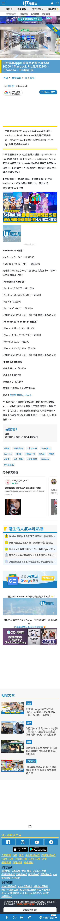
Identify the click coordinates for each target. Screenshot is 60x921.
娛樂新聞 (35, 14)
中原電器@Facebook (21, 395)
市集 (15, 855)
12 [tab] (37, 20)
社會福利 (28, 862)
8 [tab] (26, 20)
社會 (44, 858)
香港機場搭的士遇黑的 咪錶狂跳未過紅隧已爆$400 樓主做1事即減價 (41, 751)
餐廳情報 (6, 862)
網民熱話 (5, 871)
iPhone (45, 459)
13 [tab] (26, 23)
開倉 (52, 453)
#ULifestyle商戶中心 (31, 893)
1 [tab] (23, 17)
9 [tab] (29, 20)
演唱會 (9, 9)
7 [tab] (23, 20)
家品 (42, 453)
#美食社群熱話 (40, 886)
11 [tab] (34, 20)
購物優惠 (19, 448)
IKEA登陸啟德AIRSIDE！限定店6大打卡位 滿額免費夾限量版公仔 (41, 770)
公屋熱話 (24, 14)
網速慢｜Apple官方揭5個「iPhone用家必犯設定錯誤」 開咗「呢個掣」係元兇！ (42, 712)
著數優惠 (32, 459)
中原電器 (32, 448)
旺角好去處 (34, 858)
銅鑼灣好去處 (48, 855)
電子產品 (29, 77)
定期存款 (46, 14)
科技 (19, 453)
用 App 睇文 (49, 91)
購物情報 (16, 77)
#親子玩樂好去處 (9, 889)
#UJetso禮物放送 (10, 893)
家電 (7, 459)
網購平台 (31, 453)
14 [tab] (29, 23)
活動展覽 (31, 761)
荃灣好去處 (21, 858)
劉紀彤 (11, 85)
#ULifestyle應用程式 (30, 889)
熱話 (29, 703)
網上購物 (19, 459)
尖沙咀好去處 (32, 855)
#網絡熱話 (6, 896)
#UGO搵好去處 (8, 886)
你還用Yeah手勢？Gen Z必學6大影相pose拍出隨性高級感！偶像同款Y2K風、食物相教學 (42, 731)
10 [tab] (32, 20)
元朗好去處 (7, 858)
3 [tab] (29, 17)
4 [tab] (32, 17)
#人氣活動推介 (25, 886)
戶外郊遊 (17, 862)
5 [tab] (34, 17)
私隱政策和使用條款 (26, 904)
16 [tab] (34, 23)
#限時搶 (46, 889)
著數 (7, 448)
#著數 (46, 893)
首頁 (5, 77)
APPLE (8, 453)
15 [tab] (32, 23)
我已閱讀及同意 (30, 909)
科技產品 (9, 464)
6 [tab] (37, 17)
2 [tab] (26, 17)
